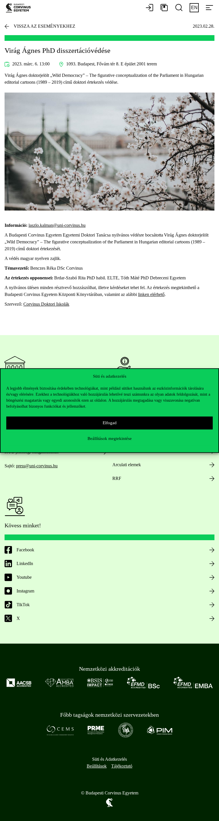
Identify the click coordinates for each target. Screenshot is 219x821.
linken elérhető (151, 294)
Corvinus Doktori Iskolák (46, 304)
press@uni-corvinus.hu (37, 465)
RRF (116, 478)
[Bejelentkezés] (149, 8)
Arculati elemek (126, 464)
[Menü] (209, 8)
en (194, 7)
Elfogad (110, 422)
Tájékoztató (121, 766)
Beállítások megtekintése (110, 438)
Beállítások (97, 766)
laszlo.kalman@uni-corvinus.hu (57, 225)
